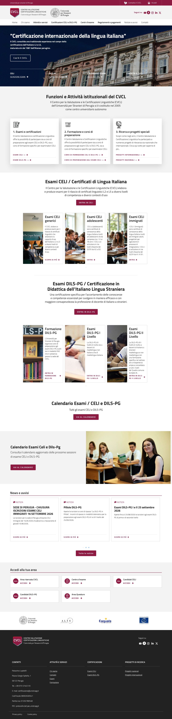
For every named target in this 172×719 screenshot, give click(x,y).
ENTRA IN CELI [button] (86, 202)
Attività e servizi (40, 22)
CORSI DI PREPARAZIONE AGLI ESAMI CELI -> (84, 160)
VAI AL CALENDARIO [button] (86, 417)
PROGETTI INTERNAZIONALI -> (129, 155)
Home (14, 22)
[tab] (83, 547)
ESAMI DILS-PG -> (21, 160)
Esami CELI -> (19, 155)
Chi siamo (25, 22)
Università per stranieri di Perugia (21, 3)
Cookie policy (32, 714)
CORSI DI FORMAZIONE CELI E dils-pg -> (82, 155)
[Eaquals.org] (105, 620)
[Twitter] (160, 12)
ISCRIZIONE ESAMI (18, 76)
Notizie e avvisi (130, 22)
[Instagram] (152, 12)
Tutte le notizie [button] (86, 553)
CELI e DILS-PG (93, 76)
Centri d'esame (87, 22)
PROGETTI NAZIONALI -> (126, 160)
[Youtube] (145, 12)
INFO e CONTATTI (133, 76)
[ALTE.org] (67, 620)
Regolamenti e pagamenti (109, 22)
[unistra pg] (60, 12)
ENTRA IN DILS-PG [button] (86, 311)
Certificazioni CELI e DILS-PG (64, 22)
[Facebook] (148, 12)
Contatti (144, 22)
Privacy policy (17, 714)
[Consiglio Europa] (144, 620)
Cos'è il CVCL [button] (20, 58)
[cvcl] (30, 12)
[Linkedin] (156, 12)
